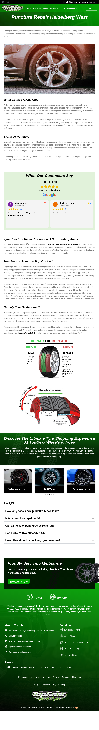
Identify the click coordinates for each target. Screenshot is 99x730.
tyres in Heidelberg (53, 457)
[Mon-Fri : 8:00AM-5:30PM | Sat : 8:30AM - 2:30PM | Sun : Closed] (8, 667)
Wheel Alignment (71, 636)
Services (45, 8)
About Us (37, 8)
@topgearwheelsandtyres (20, 647)
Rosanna (30, 573)
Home (29, 8)
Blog (36, 685)
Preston (54, 569)
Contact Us (72, 8)
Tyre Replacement (72, 630)
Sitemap (61, 685)
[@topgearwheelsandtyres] (6, 646)
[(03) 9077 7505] (6, 636)
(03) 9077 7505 (12, 609)
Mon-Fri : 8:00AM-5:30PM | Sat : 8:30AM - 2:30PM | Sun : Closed (41, 667)
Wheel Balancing (71, 649)
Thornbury (76, 677)
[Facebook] (3, 2)
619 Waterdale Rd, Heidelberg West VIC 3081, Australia (33, 631)
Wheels (62, 597)
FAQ (64, 8)
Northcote (14, 573)
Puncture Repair (71, 655)
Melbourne (23, 677)
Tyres (38, 597)
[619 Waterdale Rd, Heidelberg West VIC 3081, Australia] (6, 630)
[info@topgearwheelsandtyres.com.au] (6, 641)
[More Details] (18, 477)
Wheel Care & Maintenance (76, 642)
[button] (45, 8)
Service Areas (55, 8)
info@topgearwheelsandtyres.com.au (25, 641)
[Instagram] (7, 2)
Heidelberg (34, 677)
